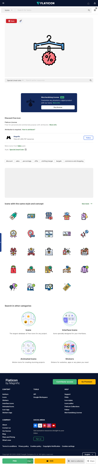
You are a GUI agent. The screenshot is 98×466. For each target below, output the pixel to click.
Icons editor (69, 403)
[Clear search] (83, 10)
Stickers (5, 400)
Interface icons (8, 403)
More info (56, 103)
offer (36, 161)
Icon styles (69, 400)
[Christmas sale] (13, 269)
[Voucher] (31, 216)
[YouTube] (54, 426)
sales (18, 161)
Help (66, 389)
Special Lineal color (17, 150)
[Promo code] (49, 233)
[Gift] (66, 216)
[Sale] (84, 251)
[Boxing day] (31, 251)
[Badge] (13, 233)
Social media (39, 420)
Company (6, 420)
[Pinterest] (45, 426)
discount (9, 161)
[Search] (49, 287)
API (34, 394)
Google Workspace (40, 397)
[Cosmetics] (31, 287)
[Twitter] (40, 426)
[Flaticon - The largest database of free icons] (46, 3)
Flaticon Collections (72, 406)
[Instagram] (49, 426)
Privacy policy (24, 446)
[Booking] (49, 269)
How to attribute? (28, 129)
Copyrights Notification (51, 446)
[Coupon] (66, 233)
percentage (27, 161)
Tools (36, 389)
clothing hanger (47, 161)
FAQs (66, 397)
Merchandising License (73, 413)
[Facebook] (35, 426)
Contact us (6, 428)
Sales (20, 146)
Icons (4, 397)
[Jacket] (84, 269)
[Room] (31, 269)
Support (68, 394)
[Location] (31, 233)
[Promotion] (84, 233)
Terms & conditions (9, 446)
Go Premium (87, 382)
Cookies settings (68, 446)
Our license (6, 431)
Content (6, 389)
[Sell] (49, 216)
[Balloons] (13, 287)
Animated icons (8, 406)
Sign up (38, 439)
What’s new (6, 440)
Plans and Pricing (8, 437)
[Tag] (84, 216)
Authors (5, 394)
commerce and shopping (74, 161)
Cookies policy (35, 446)
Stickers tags (7, 413)
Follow (67, 410)
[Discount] (13, 216)
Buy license (58, 107)
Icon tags (5, 410)
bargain (59, 161)
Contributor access (64, 382)
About (4, 425)
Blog (4, 434)
